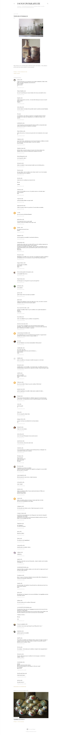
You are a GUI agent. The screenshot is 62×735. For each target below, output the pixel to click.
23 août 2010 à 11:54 (20, 528)
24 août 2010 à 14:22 (20, 571)
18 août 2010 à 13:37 (20, 232)
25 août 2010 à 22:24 (20, 597)
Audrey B (19, 427)
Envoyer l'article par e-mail (22, 71)
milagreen (19, 506)
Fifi (17, 114)
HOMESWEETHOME (21, 567)
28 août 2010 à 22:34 (21, 643)
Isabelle (18, 358)
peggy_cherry (20, 419)
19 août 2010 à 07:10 (20, 329)
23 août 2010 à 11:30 (20, 520)
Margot (18, 396)
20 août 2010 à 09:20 (21, 423)
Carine (18, 79)
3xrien (18, 538)
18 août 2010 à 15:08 (20, 239)
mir (18, 341)
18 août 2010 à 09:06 (21, 144)
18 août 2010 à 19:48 (20, 268)
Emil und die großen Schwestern (24, 272)
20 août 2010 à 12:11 (20, 430)
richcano (34, 731)
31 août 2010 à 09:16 (20, 658)
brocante (18, 73)
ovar (18, 404)
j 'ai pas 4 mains (20, 513)
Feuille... (18, 227)
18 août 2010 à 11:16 (20, 186)
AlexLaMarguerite (21, 156)
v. (17, 212)
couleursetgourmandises (22, 333)
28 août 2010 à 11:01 (20, 620)
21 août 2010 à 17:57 (20, 471)
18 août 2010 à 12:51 (20, 224)
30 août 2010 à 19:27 (20, 650)
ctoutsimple (19, 662)
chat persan (19, 242)
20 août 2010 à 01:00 (21, 408)
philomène (19, 219)
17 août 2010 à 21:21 (20, 87)
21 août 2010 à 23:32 (20, 478)
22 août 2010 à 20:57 (21, 494)
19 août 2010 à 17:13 (20, 369)
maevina (19, 198)
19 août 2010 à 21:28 (20, 385)
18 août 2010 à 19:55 (20, 275)
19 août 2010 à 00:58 (21, 320)
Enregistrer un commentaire (20, 686)
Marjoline (19, 235)
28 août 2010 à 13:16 (20, 627)
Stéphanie (19, 523)
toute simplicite (20, 475)
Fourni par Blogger (32, 729)
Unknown (19, 382)
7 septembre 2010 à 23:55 (21, 683)
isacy (18, 531)
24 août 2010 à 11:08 (20, 548)
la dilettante (19, 123)
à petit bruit (19, 441)
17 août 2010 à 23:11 (20, 119)
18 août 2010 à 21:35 (20, 289)
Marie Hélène (20, 131)
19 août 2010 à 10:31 (20, 344)
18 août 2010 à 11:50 (20, 209)
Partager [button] (15, 71)
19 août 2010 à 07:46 (20, 337)
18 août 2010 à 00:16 (20, 127)
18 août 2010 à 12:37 (20, 216)
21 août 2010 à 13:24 (20, 452)
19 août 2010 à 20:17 (20, 378)
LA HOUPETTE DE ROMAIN (23, 607)
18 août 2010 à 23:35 (20, 313)
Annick (18, 178)
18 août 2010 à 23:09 (20, 304)
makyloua (19, 139)
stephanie (19, 631)
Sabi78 (18, 638)
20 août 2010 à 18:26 (20, 444)
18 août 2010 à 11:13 (20, 174)
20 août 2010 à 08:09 (21, 415)
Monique (19, 456)
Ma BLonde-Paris (21, 673)
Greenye (19, 189)
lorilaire (18, 600)
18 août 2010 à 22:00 (21, 296)
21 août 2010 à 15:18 (20, 462)
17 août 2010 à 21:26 (20, 94)
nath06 (18, 373)
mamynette (19, 545)
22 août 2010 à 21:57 (20, 502)
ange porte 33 (20, 205)
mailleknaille (19, 347)
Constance (19, 575)
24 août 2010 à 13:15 (20, 563)
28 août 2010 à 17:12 (20, 634)
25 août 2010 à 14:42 (20, 589)
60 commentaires (21, 721)
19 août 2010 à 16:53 (20, 361)
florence (19, 170)
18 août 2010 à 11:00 (20, 166)
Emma (18, 647)
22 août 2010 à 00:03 (21, 485)
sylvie (18, 299)
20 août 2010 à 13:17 (20, 437)
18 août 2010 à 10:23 (20, 152)
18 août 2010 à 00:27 (21, 135)
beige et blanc (20, 262)
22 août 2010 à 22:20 (21, 509)
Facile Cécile (19, 278)
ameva (18, 680)
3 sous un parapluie (28, 3)
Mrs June (19, 466)
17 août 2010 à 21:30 (20, 103)
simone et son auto (21, 323)
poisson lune (19, 389)
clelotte (18, 489)
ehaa (18, 412)
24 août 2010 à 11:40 (20, 555)
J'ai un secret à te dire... (22, 307)
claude (18, 583)
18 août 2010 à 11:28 (20, 202)
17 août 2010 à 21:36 (20, 110)
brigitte (18, 98)
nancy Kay (19, 107)
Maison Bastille (20, 91)
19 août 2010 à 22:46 (20, 400)
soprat (18, 559)
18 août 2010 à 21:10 (20, 282)
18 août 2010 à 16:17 (20, 259)
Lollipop (18, 552)
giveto (18, 292)
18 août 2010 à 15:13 (20, 251)
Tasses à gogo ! (19, 719)
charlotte (19, 448)
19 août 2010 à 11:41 (20, 354)
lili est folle (19, 316)
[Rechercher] (47, 3)
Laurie (18, 498)
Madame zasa (20, 148)
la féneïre (19, 285)
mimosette (19, 482)
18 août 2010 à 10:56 (20, 159)
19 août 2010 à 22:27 (20, 392)
